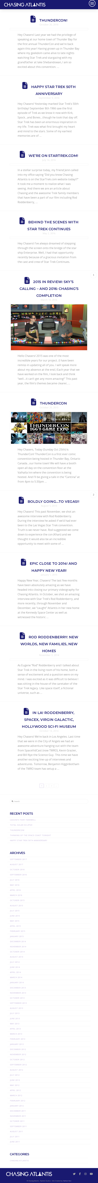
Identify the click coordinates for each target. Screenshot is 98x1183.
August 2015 (16, 905)
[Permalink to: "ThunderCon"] (49, 428)
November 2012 (18, 1054)
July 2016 (15, 880)
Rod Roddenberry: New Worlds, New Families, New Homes (49, 644)
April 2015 (15, 926)
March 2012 (16, 1095)
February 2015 (17, 931)
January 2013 (17, 1044)
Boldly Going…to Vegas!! (53, 501)
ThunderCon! (53, 20)
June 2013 (15, 1018)
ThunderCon (53, 403)
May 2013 (14, 1023)
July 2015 (15, 910)
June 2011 (15, 1141)
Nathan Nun (67, 1181)
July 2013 (15, 1013)
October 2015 (17, 900)
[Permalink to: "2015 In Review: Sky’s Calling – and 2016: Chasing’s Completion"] (49, 327)
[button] (92, 3)
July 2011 (15, 1136)
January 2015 (17, 936)
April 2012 (15, 1090)
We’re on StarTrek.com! (53, 156)
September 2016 (18, 874)
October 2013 (17, 998)
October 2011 (17, 1121)
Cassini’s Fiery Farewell (23, 820)
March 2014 (16, 977)
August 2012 (16, 1070)
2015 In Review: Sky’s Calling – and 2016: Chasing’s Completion (49, 289)
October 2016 (17, 869)
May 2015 (14, 921)
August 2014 (16, 957)
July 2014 (15, 962)
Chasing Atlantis (19, 1160)
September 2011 (18, 1126)
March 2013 (16, 1034)
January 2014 (17, 982)
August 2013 (16, 1008)
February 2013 (17, 1039)
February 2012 (17, 1100)
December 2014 (18, 941)
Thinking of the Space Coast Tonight (30, 835)
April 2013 (15, 1029)
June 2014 (15, 967)
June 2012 (15, 1080)
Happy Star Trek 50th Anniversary (28, 840)
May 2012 (14, 1085)
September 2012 (18, 1064)
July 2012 (15, 1075)
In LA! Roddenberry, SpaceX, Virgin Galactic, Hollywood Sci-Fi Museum (49, 720)
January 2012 (17, 1106)
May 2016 (14, 885)
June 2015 (15, 916)
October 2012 (17, 1059)
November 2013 (18, 993)
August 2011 (16, 1131)
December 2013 (18, 987)
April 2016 (15, 890)
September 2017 (18, 859)
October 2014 (17, 951)
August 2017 (16, 864)
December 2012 (18, 1049)
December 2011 (18, 1111)
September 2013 (18, 1003)
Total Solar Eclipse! (21, 825)
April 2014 (15, 972)
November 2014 (18, 946)
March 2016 (16, 895)
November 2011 (18, 1116)
